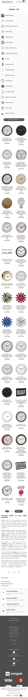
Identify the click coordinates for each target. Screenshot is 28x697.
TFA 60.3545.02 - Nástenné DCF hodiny (21, 284)
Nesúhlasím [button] (15, 695)
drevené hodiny (22, 530)
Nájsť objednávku (14, 636)
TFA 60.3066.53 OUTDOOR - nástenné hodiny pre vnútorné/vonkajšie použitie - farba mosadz (21, 450)
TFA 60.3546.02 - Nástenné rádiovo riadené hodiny (7, 236)
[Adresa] (14, 652)
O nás (14, 642)
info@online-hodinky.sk (8, 583)
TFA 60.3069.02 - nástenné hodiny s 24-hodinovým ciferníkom (7, 426)
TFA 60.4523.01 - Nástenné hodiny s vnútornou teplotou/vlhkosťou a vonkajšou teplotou (21, 475)
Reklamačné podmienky (14, 633)
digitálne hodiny (5, 534)
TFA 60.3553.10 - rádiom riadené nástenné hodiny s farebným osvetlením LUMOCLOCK (7, 188)
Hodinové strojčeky (9, 113)
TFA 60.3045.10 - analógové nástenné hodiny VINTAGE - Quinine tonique (21, 237)
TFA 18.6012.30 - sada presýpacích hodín (7, 260)
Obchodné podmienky (14, 629)
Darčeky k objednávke (11, 598)
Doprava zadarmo (10, 609)
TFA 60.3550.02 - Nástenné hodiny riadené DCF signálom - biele (21, 355)
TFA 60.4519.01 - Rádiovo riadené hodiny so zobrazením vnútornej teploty (21, 402)
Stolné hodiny (8, 107)
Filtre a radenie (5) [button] (13, 119)
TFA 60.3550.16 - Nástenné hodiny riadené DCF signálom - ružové (21, 378)
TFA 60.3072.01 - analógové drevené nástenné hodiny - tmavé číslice (21, 188)
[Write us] (14, 663)
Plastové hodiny (9, 86)
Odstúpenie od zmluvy (14, 634)
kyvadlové (16, 555)
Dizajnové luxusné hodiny (11, 26)
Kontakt (14, 644)
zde (19, 693)
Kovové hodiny (8, 80)
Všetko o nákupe (14, 627)
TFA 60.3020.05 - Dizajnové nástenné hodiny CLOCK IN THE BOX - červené (21, 307)
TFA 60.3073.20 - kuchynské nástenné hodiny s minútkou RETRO (21, 212)
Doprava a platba (14, 631)
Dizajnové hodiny (9, 20)
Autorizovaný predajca (12, 591)
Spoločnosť (14, 640)
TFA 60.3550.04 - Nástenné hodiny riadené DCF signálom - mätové (7, 378)
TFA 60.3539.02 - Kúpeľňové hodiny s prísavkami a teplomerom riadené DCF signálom (21, 164)
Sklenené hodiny (9, 102)
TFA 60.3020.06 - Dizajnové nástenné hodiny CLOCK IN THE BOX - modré (7, 331)
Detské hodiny (8, 31)
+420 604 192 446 (6, 581)
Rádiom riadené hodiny (10, 97)
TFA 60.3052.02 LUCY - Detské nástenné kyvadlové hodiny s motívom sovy (21, 500)
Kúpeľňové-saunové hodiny (11, 53)
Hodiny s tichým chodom (11, 48)
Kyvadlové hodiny (9, 64)
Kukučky (7, 58)
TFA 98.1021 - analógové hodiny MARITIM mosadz (7, 284)
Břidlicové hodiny (9, 15)
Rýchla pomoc (6, 585)
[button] (9, 572)
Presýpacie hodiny (9, 91)
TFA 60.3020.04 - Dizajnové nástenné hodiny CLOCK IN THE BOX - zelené (7, 307)
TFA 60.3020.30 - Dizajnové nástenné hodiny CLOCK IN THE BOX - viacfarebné (21, 331)
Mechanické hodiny (9, 69)
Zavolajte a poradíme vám (12, 604)
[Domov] (7, 1)
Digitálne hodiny (9, 37)
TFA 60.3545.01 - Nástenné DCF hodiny (7, 401)
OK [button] (20, 695)
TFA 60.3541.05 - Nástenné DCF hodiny (7, 448)
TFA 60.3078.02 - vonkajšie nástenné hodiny (7, 164)
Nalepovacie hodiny (9, 75)
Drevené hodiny (9, 42)
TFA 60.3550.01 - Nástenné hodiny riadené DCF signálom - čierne (7, 355)
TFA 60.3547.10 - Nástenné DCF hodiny (21, 425)
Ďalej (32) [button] (18, 511)
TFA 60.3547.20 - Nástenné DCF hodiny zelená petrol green (7, 139)
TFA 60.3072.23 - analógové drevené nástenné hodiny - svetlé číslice (7, 212)
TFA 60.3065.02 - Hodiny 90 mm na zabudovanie (7, 499)
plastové (13, 530)
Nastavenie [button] (9, 695)
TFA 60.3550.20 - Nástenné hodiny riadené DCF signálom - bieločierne (21, 140)
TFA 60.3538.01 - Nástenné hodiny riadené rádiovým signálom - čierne (21, 261)
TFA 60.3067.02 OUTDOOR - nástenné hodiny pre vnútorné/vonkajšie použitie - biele (7, 475)
